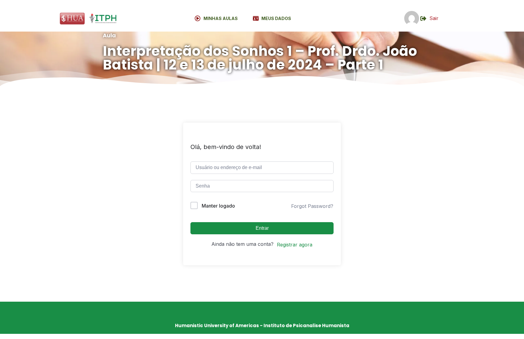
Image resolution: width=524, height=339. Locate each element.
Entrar (262, 228)
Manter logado (218, 206)
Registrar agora (294, 245)
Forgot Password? (312, 206)
